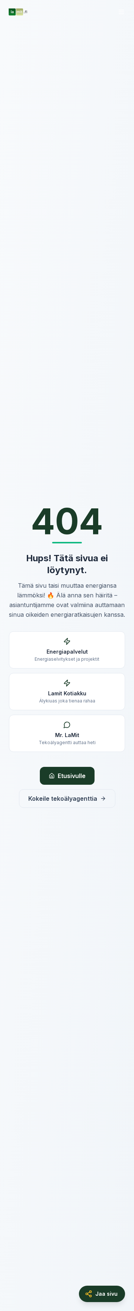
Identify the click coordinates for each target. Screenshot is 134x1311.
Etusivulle (72, 776)
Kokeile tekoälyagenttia (62, 798)
